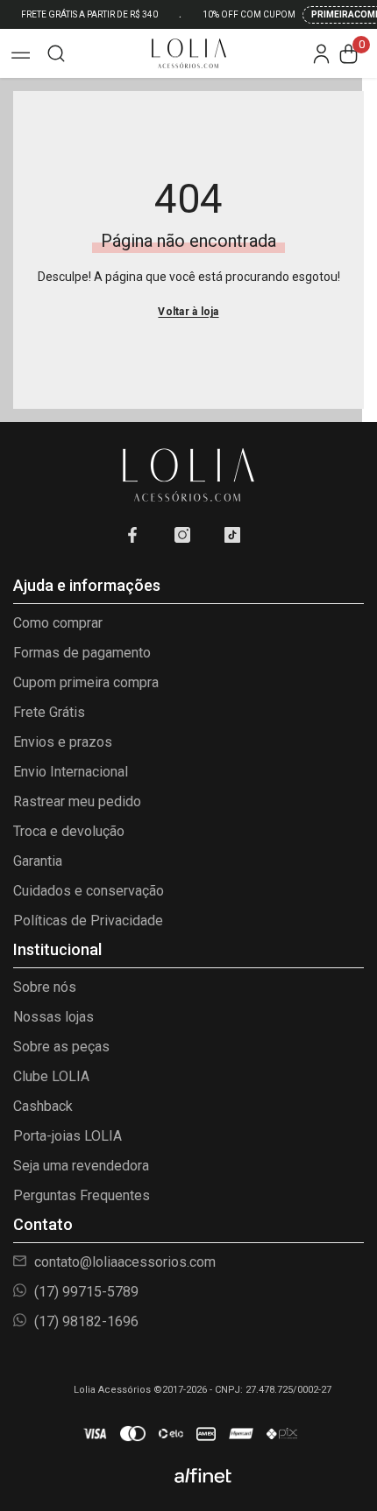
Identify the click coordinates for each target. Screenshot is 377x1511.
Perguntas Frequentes (81, 1195)
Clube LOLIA (51, 1076)
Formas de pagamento (82, 652)
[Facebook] (132, 535)
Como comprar (58, 623)
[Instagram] (182, 535)
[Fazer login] (321, 54)
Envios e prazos (62, 742)
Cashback (43, 1106)
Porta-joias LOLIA (67, 1136)
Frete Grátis (49, 712)
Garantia (37, 861)
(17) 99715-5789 (85, 1291)
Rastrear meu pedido (77, 801)
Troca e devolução (68, 831)
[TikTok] (232, 535)
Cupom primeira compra (86, 682)
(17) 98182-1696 (85, 1321)
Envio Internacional (70, 771)
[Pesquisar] (56, 53)
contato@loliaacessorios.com (123, 1262)
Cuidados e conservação (88, 890)
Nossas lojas (53, 1017)
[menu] (19, 53)
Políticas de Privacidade (88, 920)
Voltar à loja (188, 312)
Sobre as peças (61, 1046)
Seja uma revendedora (81, 1165)
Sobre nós (44, 987)
